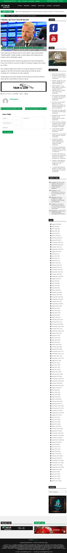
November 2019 (56, 408)
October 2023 (55, 301)
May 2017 (54, 476)
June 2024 (54, 283)
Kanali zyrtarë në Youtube (52, 0)
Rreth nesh (24, 1)
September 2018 (56, 440)
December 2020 (56, 378)
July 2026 (54, 226)
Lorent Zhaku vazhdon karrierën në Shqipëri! (58, 129)
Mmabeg (54, 211)
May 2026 (54, 231)
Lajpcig (26, 93)
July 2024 (54, 281)
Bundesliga (10, 47)
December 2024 (56, 269)
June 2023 (54, 310)
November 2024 (56, 272)
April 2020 (54, 397)
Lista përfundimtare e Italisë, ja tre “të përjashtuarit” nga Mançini (58, 193)
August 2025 (55, 251)
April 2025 (54, 260)
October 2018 (55, 437)
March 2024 (55, 290)
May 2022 (54, 340)
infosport (3, 49)
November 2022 (56, 326)
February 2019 (56, 428)
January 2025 (55, 267)
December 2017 (56, 460)
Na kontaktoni (31, 1)
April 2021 (54, 369)
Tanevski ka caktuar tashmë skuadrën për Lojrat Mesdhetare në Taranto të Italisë (58, 141)
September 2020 (56, 385)
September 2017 (56, 467)
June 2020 (54, 392)
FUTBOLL (20, 5)
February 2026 (56, 238)
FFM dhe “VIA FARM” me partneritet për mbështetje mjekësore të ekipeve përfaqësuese (59, 156)
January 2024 (55, 294)
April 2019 (54, 424)
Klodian (53, 190)
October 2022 (55, 328)
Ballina (19, 1)
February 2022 (56, 347)
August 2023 (55, 306)
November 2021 (56, 353)
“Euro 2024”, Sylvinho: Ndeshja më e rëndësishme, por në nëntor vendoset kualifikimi (58, 185)
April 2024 (54, 288)
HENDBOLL (33, 5)
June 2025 (54, 256)
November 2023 (56, 299)
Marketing (38, 1)
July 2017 (54, 471)
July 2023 (54, 308)
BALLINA (13, 15)
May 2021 (54, 367)
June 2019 (54, 419)
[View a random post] (65, 12)
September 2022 (56, 331)
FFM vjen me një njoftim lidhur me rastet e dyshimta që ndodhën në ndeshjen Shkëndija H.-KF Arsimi (58, 105)
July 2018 (54, 444)
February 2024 (56, 292)
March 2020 (55, 399)
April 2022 (54, 342)
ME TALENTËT (56, 5)
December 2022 (56, 324)
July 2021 (54, 362)
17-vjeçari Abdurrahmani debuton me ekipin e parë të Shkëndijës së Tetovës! (59, 168)
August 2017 (55, 469)
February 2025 (56, 265)
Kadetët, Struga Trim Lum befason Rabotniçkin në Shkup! (59, 82)
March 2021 (55, 372)
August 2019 (55, 415)
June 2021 (54, 365)
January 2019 (55, 431)
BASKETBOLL (27, 5)
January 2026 (55, 240)
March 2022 (55, 344)
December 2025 (56, 242)
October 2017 (55, 465)
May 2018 (54, 449)
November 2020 (56, 381)
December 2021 (56, 351)
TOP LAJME (40, 47)
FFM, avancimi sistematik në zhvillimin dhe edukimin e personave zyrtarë (59, 97)
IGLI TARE (15, 93)
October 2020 (55, 383)
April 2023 (54, 315)
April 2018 (54, 451)
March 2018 (55, 453)
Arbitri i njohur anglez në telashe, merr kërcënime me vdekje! (36, 108)
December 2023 (56, 297)
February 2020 (56, 401)
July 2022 (54, 335)
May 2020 (54, 394)
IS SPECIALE (49, 5)
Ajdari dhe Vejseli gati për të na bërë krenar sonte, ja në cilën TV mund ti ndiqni (40, 11)
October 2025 (55, 247)
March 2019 (55, 426)
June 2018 (54, 446)
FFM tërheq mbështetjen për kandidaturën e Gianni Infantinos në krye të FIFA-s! (59, 149)
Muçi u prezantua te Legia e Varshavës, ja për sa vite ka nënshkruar (57, 199)
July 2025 (54, 253)
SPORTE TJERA (41, 5)
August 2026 (55, 224)
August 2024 (55, 278)
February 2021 (56, 374)
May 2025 (54, 258)
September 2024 (56, 276)
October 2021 (55, 356)
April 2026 (54, 233)
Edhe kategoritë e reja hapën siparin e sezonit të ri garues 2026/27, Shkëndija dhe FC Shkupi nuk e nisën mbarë (59, 88)
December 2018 (56, 433)
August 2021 (55, 360)
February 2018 (56, 456)
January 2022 (55, 349)
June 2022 (54, 337)
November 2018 (56, 435)
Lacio (21, 93)
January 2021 (55, 376)
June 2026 (54, 229)
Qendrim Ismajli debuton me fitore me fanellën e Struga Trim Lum (58, 162)
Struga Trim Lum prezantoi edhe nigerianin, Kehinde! (59, 134)
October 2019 (55, 410)
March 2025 (55, 263)
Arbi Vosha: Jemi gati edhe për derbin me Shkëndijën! (59, 110)
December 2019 (56, 406)
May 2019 (54, 422)
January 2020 (55, 403)
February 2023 (56, 319)
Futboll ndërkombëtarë (25, 47)
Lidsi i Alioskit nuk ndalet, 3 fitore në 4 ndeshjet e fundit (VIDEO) (12, 108)
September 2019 (56, 412)
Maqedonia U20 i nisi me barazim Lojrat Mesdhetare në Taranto (58, 117)
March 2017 (55, 481)
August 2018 (55, 442)
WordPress (29, 542)
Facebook (61, 0)
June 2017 (54, 474)
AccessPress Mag (42, 542)
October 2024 (55, 274)
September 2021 (56, 358)
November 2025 (56, 244)
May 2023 (54, 313)
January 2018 (55, 458)
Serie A (34, 47)
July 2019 (54, 417)
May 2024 (54, 285)
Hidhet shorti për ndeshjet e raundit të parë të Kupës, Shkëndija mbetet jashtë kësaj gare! (59, 124)
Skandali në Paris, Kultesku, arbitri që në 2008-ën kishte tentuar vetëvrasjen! (58, 206)
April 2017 (54, 478)
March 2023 (55, 317)
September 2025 (56, 249)
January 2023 (55, 322)
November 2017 (56, 462)
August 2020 (55, 387)
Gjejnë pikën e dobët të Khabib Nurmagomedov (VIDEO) (58, 212)
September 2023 (56, 303)
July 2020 (54, 390)
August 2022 (55, 333)
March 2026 (55, 235)
